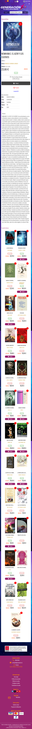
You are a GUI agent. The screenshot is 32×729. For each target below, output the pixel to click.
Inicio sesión (27, 1)
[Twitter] (15, 691)
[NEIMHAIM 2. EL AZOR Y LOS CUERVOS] (12, 36)
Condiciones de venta (16, 685)
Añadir (17, 83)
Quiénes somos (16, 705)
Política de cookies (16, 681)
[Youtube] (17, 691)
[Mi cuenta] (24, 1)
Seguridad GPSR (16, 91)
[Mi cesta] (15, 1)
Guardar (17, 87)
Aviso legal (16, 677)
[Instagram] (19, 691)
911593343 (17, 660)
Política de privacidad (16, 679)
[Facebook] (12, 691)
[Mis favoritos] (6, 1)
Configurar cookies (16, 683)
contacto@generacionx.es (17, 663)
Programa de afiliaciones (16, 707)
